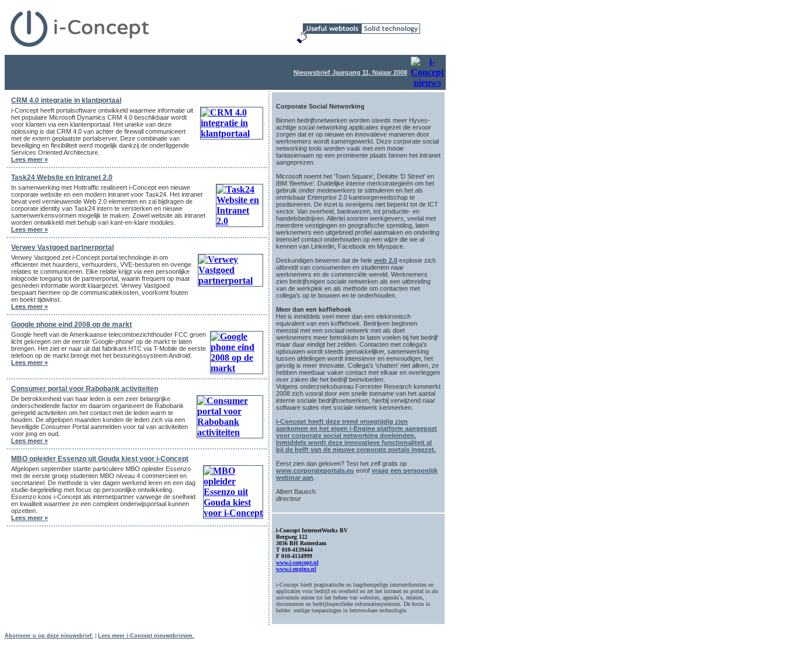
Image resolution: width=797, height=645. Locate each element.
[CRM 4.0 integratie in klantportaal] (231, 133)
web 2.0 (385, 260)
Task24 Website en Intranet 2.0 (62, 177)
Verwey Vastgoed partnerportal (62, 247)
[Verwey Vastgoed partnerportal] (230, 280)
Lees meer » (29, 159)
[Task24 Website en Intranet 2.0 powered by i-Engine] (239, 221)
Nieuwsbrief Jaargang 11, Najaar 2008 (350, 72)
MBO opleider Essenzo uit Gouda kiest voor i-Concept (99, 459)
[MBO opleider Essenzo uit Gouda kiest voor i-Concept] (233, 513)
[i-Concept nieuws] (427, 83)
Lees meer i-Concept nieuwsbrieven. (146, 636)
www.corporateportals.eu (315, 470)
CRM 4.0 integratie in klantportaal (66, 100)
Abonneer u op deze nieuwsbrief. (49, 636)
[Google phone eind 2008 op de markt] (236, 368)
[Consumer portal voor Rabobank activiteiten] (230, 432)
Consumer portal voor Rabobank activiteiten (84, 389)
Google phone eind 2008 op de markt (71, 324)
